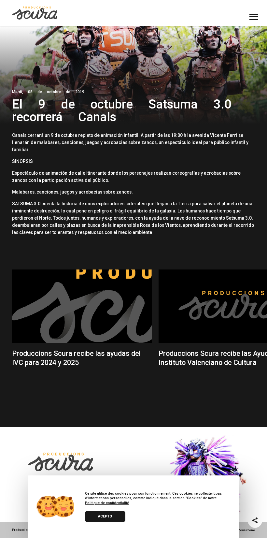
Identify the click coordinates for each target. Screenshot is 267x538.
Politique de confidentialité (107, 503)
